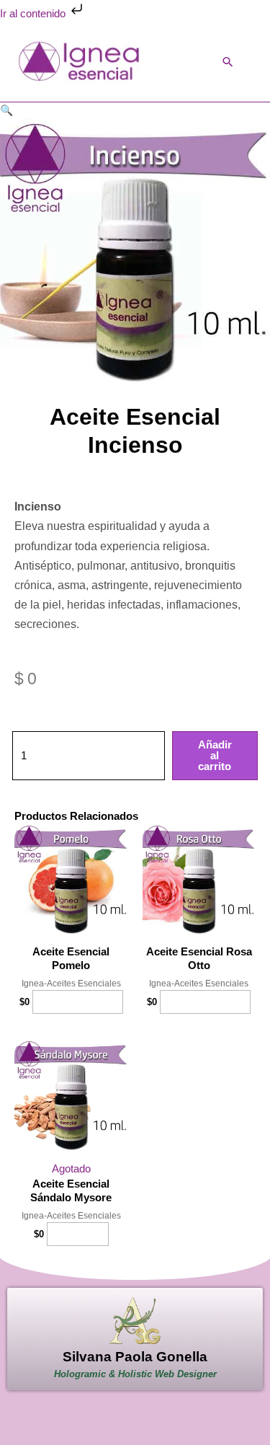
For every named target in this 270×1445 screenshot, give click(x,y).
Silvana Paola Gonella (135, 1356)
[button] (228, 62)
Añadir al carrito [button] (77, 1001)
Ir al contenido (34, 13)
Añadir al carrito (215, 755)
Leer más (77, 1233)
